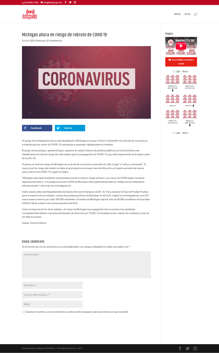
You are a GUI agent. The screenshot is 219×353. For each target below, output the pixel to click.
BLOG (188, 14)
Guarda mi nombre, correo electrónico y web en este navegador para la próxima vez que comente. (77, 312)
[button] (185, 72)
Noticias (40, 40)
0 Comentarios (54, 40)
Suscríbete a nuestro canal (183, 61)
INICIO (177, 14)
